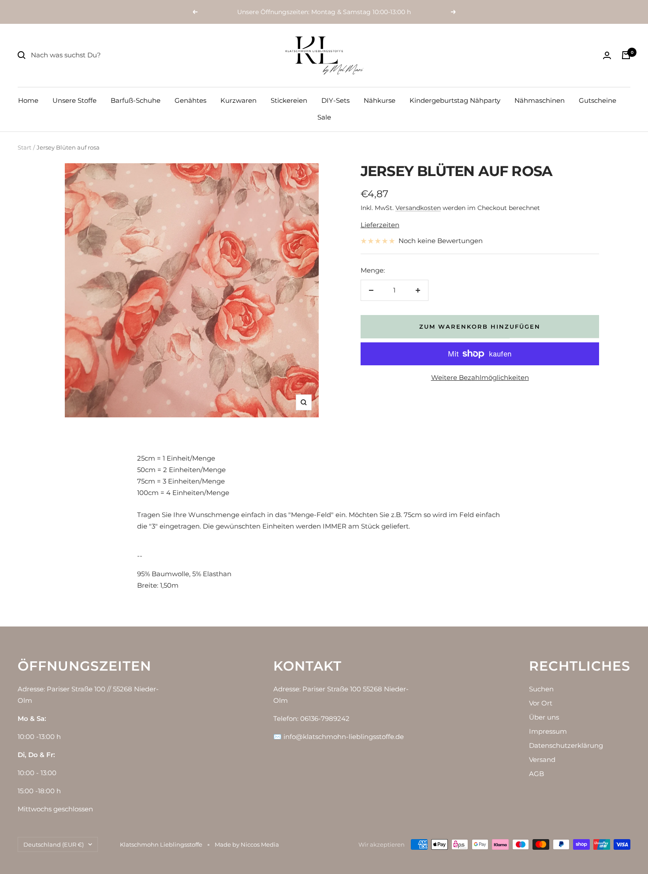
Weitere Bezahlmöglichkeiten (480, 377)
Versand (542, 759)
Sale (324, 117)
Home (28, 100)
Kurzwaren (238, 100)
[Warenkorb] (626, 55)
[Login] (607, 55)
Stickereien (289, 100)
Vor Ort (540, 703)
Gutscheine (597, 100)
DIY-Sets (335, 100)
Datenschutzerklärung (566, 745)
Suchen (541, 689)
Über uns (544, 717)
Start (24, 147)
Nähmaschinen (539, 100)
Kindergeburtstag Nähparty (455, 100)
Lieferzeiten (380, 225)
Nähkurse (379, 100)
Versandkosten (418, 208)
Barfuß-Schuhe (135, 100)
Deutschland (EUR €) (53, 844)
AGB (536, 773)
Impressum (548, 731)
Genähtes (190, 100)
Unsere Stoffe (74, 100)
